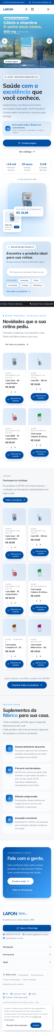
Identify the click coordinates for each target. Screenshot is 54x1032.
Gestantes (24, 280)
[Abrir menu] (48, 9)
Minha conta (11, 975)
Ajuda (5, 962)
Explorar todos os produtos (25, 685)
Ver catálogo (25, 151)
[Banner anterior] (4, 41)
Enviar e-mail (18, 881)
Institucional (8, 954)
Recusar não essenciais (16, 1025)
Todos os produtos (13, 500)
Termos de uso (37, 975)
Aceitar (36, 1025)
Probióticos (38, 285)
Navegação (8, 947)
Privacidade (23, 975)
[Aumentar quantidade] (15, 392)
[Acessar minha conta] (26, 9)
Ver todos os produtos (17, 291)
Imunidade (12, 285)
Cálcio (36, 280)
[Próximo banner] (49, 41)
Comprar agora (28, 143)
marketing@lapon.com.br (37, 934)
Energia (25, 285)
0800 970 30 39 (13, 934)
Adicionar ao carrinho (15, 399)
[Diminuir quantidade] (7, 392)
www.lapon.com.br (14, 938)
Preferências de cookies (13, 984)
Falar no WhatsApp (22, 889)
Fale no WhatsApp (29, 928)
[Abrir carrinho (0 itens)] (32, 9)
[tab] (21, 65)
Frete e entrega (29, 980)
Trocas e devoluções (12, 980)
